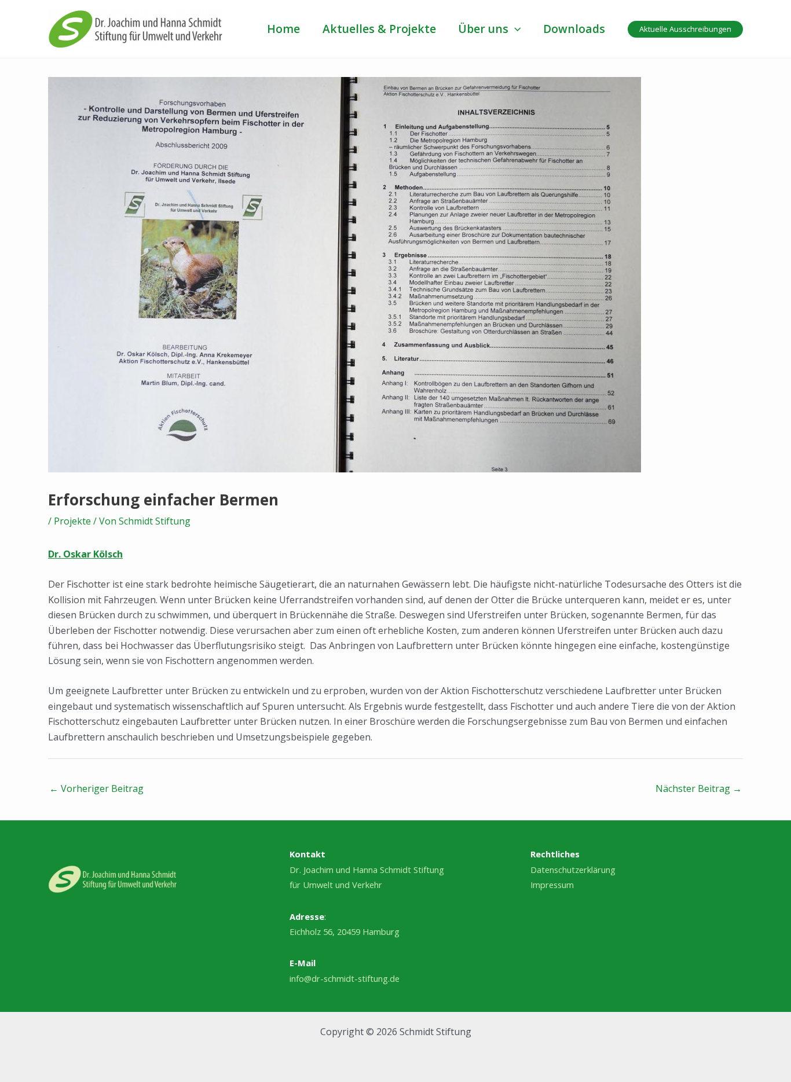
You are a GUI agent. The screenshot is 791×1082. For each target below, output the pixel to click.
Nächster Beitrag (698, 788)
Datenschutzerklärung (573, 869)
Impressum (552, 884)
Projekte (72, 521)
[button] (514, 29)
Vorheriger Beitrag (96, 788)
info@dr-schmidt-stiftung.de (345, 978)
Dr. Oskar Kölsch (85, 554)
